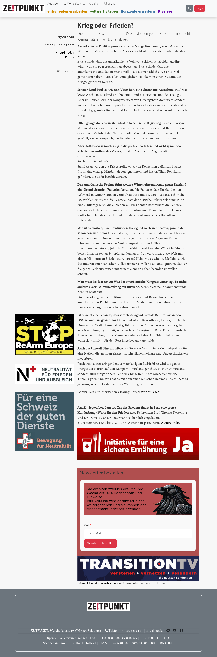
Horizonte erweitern (138, 11)
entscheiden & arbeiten (67, 11)
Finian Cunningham (58, 45)
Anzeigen (94, 3)
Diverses (165, 11)
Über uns (109, 3)
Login (200, 8)
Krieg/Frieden (65, 52)
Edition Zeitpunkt (74, 3)
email (86, 525)
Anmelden (86, 583)
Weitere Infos (170, 423)
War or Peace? (150, 392)
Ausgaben (53, 3)
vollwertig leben (104, 11)
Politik (69, 57)
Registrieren (108, 583)
